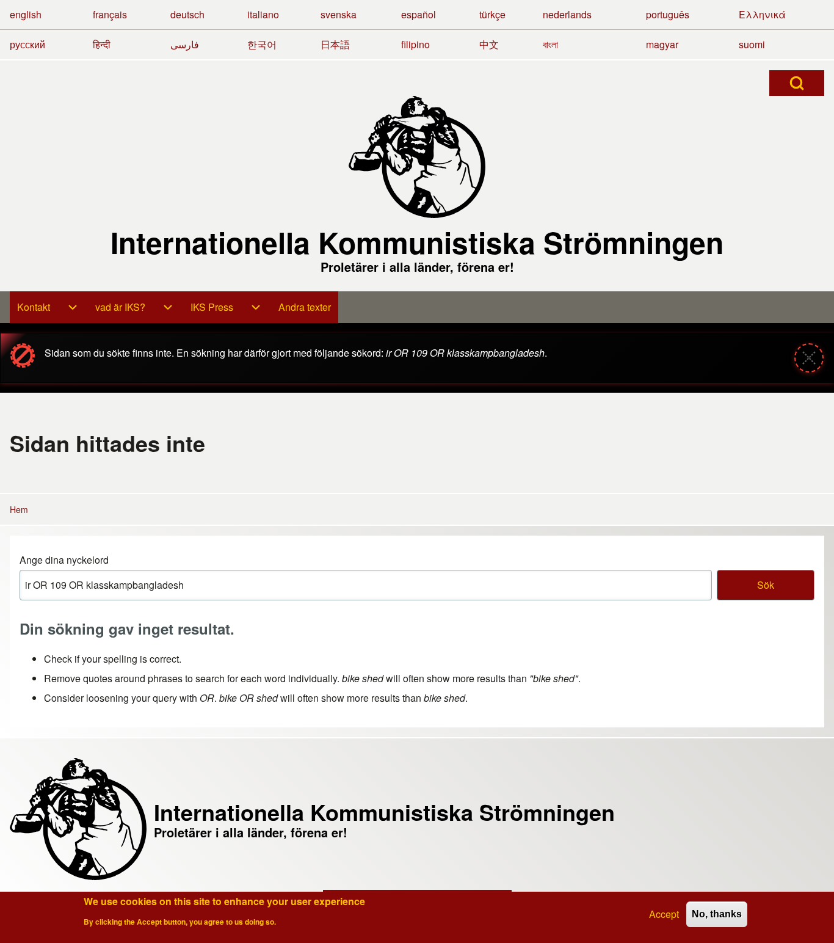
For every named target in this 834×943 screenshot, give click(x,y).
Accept (664, 914)
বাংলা (550, 44)
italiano (263, 14)
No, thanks (717, 914)
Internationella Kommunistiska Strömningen (417, 242)
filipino (415, 44)
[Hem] (417, 157)
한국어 (262, 44)
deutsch (187, 14)
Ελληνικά (762, 14)
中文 (489, 44)
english (26, 14)
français (110, 14)
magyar (662, 44)
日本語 (335, 44)
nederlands (567, 14)
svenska (339, 14)
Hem (19, 509)
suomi (752, 44)
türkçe (492, 14)
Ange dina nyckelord (64, 560)
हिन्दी (102, 44)
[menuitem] (33, 307)
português (667, 14)
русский (27, 44)
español (418, 14)
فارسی (184, 44)
